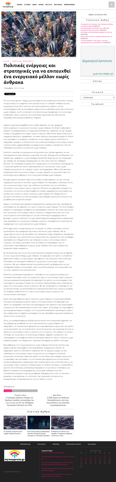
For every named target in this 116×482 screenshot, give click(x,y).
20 (95, 461)
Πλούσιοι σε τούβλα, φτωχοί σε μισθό (53, 453)
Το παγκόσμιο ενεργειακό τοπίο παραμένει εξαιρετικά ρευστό (13, 432)
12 (91, 459)
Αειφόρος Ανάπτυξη (19, 391)
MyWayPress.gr (25, 444)
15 (105, 459)
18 (86, 461)
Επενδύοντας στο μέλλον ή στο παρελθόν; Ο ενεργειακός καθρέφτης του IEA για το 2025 (61, 433)
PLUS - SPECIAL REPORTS (19, 61)
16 (109, 459)
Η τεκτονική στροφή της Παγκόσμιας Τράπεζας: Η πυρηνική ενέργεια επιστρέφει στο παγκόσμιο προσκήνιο (38, 433)
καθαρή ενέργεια (32, 391)
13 (95, 459)
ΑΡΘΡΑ (41, 4)
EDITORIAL (58, 4)
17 (81, 461)
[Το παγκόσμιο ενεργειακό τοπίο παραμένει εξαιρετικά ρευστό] (15, 429)
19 (91, 461)
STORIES (27, 4)
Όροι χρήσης (92, 444)
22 (105, 461)
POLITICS (48, 4)
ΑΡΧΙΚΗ (19, 4)
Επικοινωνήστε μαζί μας (73, 444)
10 (81, 459)
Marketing (56, 444)
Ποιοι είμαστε (41, 444)
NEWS (34, 4)
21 (100, 461)
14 (100, 459)
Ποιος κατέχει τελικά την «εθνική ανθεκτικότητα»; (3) (96, 36)
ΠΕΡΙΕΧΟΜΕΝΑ (69, 4)
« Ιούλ (81, 467)
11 (86, 459)
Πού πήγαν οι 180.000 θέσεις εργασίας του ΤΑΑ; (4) (96, 32)
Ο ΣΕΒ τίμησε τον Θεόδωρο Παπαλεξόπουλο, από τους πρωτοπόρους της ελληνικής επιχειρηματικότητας (57, 401)
